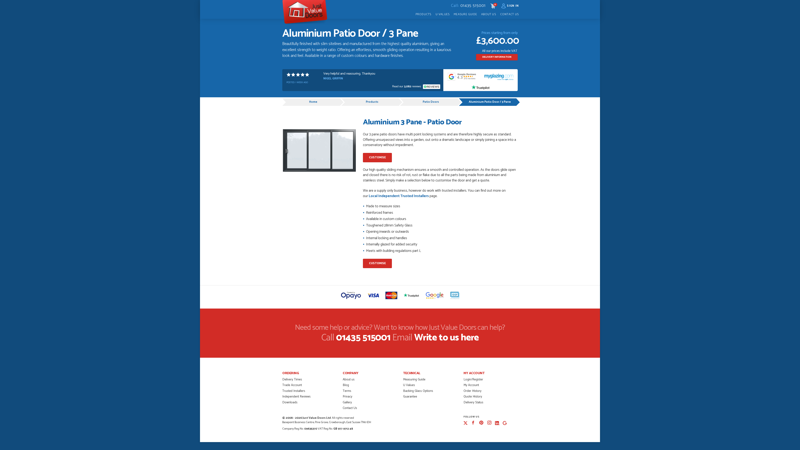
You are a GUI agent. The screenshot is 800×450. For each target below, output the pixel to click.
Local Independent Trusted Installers (399, 196)
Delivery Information (496, 57)
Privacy (347, 396)
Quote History (473, 396)
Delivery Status (473, 402)
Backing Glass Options (418, 391)
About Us (488, 14)
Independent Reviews (296, 396)
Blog (346, 385)
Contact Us (509, 14)
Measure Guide (465, 14)
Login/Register (473, 379)
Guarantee (410, 396)
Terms (347, 391)
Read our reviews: (407, 86)
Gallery (347, 402)
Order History (472, 391)
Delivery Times (292, 379)
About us (349, 379)
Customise (377, 157)
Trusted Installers (293, 391)
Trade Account (292, 385)
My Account (471, 385)
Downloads (290, 402)
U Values (443, 14)
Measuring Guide (414, 379)
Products (423, 14)
